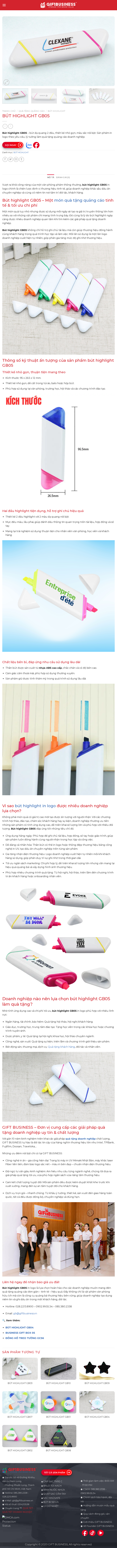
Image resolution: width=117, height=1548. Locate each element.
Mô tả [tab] (50, 177)
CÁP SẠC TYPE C (52, 1481)
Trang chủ (9, 111)
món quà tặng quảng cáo (79, 200)
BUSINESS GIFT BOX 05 (20, 1332)
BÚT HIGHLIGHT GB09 (97, 1383)
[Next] (108, 51)
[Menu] (4, 5)
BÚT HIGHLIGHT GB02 (20, 1450)
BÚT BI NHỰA (51, 1502)
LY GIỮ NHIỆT (50, 1506)
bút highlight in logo (35, 805)
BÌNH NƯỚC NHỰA (54, 1489)
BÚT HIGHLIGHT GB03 (20, 1383)
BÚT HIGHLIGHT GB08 (58, 1450)
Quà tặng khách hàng (61, 1046)
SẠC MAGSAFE (51, 1498)
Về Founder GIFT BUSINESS (98, 1526)
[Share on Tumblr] (21, 159)
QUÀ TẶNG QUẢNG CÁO (32, 111)
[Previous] (8, 51)
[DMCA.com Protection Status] (11, 1521)
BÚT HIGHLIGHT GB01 (58, 1417)
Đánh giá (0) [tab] (63, 177)
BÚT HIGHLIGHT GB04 (19, 1327)
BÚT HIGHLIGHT (56, 111)
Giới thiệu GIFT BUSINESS (97, 1522)
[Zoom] (6, 82)
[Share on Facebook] (5, 159)
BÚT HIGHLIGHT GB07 (19, 1417)
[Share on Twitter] (10, 159)
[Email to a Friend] (16, 159)
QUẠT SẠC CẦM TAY (54, 1494)
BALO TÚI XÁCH (52, 1485)
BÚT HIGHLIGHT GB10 (58, 1383)
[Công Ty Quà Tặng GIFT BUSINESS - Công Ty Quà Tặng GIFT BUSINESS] (58, 5)
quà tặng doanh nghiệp (81, 1138)
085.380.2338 (98, 1489)
